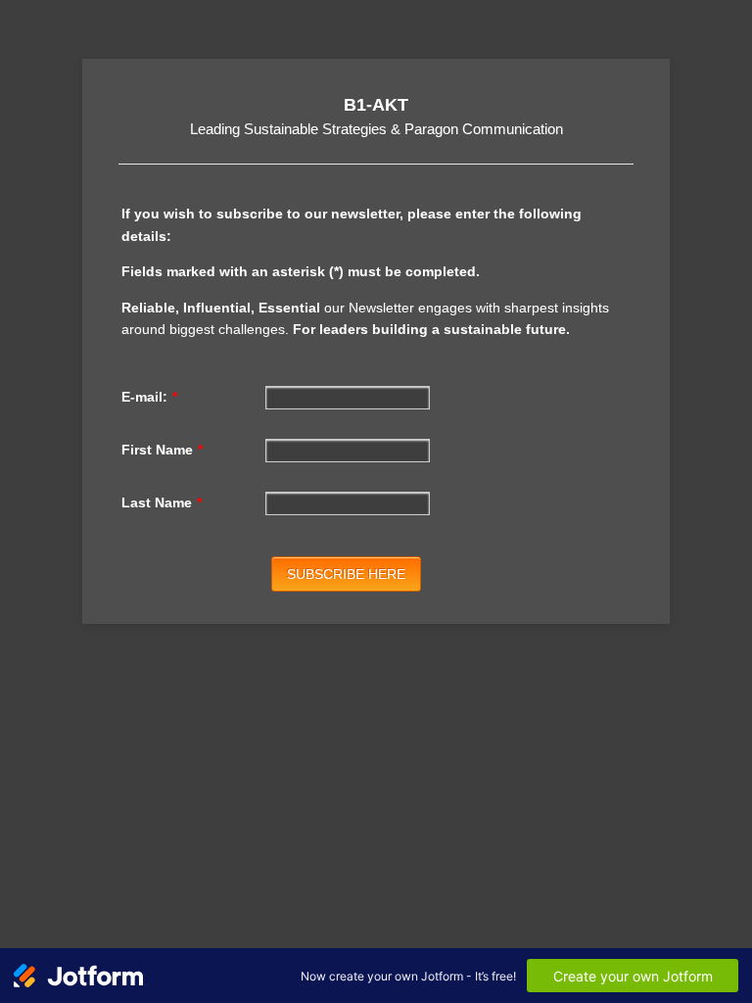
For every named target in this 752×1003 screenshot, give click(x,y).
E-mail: (149, 397)
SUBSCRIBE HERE (346, 574)
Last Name (161, 502)
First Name (162, 449)
